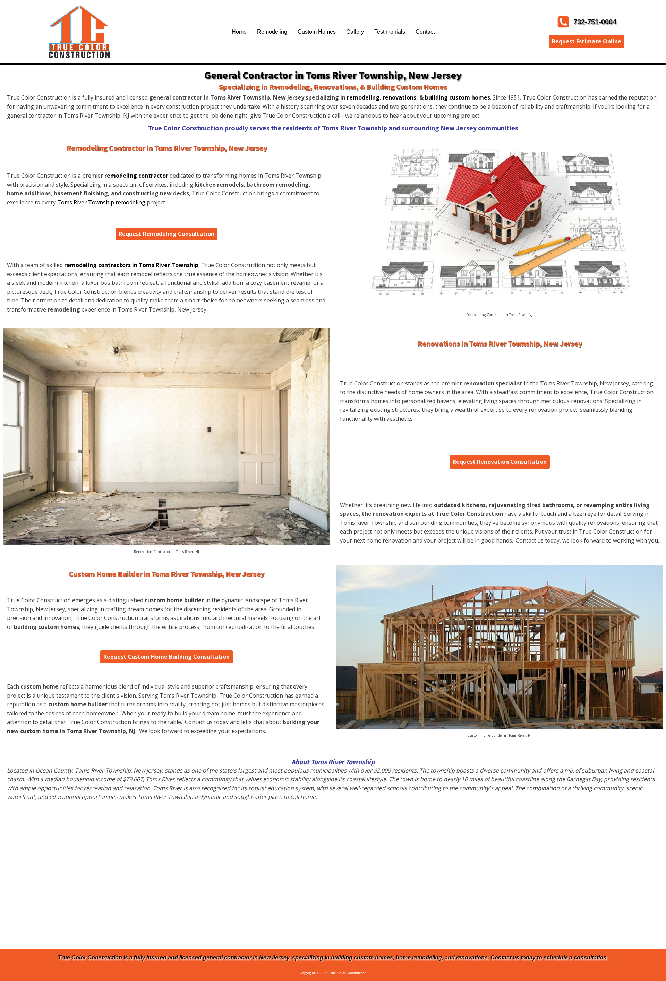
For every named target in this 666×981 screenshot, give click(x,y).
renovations (399, 97)
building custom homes (457, 97)
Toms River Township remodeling (101, 202)
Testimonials (389, 32)
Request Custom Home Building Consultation (166, 656)
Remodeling (272, 32)
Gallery (355, 32)
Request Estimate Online (586, 41)
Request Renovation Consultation (500, 462)
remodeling (363, 97)
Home (239, 32)
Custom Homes (317, 32)
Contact (425, 32)
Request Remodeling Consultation (166, 234)
